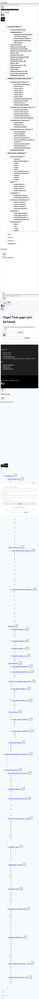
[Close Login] (3, 389)
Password (5, 493)
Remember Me (9, 500)
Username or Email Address (10, 487)
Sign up (26, 512)
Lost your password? (19, 507)
